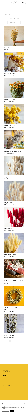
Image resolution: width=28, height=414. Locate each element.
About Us (4, 397)
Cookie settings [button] (5, 411)
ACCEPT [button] (12, 411)
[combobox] (14, 22)
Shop (4, 400)
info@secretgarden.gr (7, 370)
